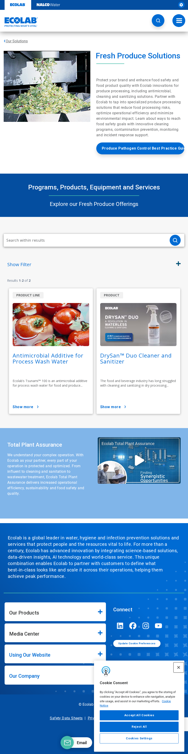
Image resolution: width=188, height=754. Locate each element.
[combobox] (85, 240)
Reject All (139, 726)
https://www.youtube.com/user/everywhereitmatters (158, 625)
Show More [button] (23, 407)
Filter (19, 264)
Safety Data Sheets (66, 718)
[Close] (179, 667)
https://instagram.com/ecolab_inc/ (145, 625)
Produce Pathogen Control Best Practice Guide (143, 148)
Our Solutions (17, 41)
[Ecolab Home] (19, 22)
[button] (158, 20)
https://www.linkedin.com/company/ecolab (120, 625)
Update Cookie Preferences (136, 643)
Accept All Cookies (139, 715)
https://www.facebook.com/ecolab (133, 625)
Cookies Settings (139, 738)
